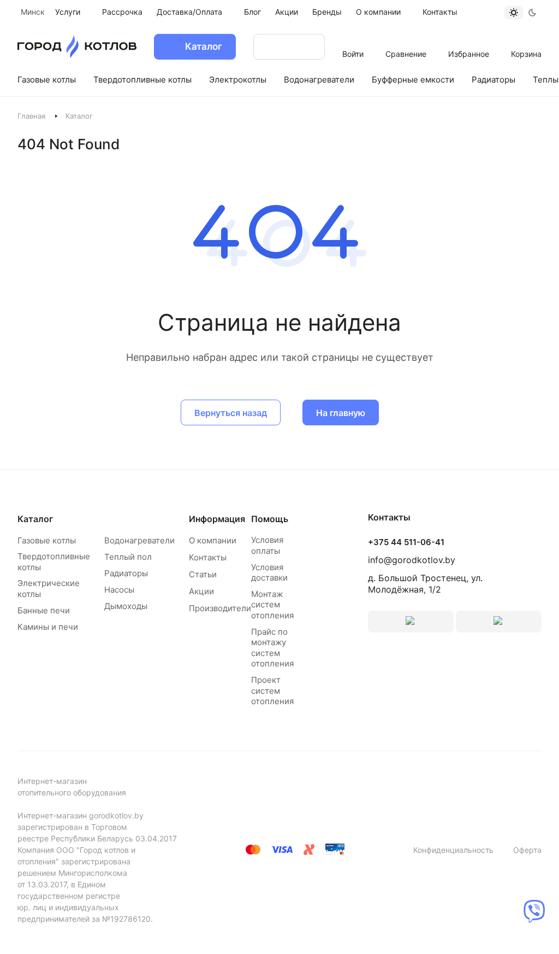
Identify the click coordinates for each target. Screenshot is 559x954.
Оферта (527, 849)
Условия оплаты (267, 545)
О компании (212, 540)
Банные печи (43, 610)
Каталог (35, 518)
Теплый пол (128, 557)
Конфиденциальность (453, 849)
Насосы (119, 589)
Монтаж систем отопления (272, 605)
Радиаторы (126, 573)
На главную (340, 412)
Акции (201, 591)
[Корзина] (526, 39)
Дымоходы (125, 606)
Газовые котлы (46, 540)
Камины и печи (47, 627)
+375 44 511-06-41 (406, 542)
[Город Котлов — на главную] (76, 47)
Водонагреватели (139, 540)
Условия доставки (269, 572)
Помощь (269, 518)
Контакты (208, 557)
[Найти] (306, 47)
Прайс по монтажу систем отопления (272, 648)
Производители (220, 608)
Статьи (203, 574)
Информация (217, 518)
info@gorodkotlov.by (411, 559)
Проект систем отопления (272, 690)
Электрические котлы (48, 588)
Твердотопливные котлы (53, 561)
